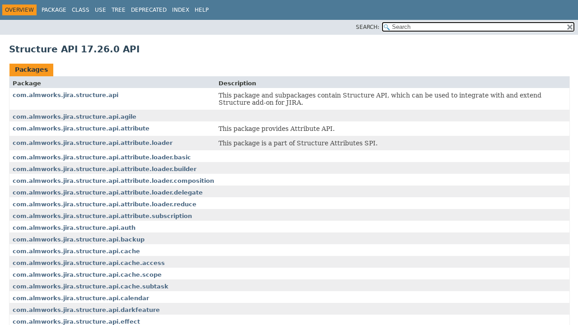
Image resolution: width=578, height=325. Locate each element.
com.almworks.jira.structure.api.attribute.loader (92, 142)
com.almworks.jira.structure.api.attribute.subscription (102, 216)
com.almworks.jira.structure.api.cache (76, 251)
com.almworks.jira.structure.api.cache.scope (87, 274)
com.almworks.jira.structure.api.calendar (81, 298)
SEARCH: (367, 27)
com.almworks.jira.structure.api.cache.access (89, 263)
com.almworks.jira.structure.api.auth (74, 227)
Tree (119, 10)
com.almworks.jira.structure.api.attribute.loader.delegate (108, 192)
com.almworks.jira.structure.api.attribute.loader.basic (102, 157)
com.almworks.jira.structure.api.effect (76, 321)
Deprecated (149, 10)
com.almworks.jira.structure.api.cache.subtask (90, 286)
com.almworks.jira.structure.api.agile (74, 116)
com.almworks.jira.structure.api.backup (78, 239)
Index (180, 10)
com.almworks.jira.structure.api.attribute (81, 128)
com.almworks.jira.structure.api (65, 95)
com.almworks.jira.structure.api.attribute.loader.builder (104, 169)
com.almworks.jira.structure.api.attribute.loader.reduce (104, 204)
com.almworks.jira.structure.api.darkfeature (86, 309)
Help (202, 10)
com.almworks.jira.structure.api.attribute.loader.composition (113, 180)
